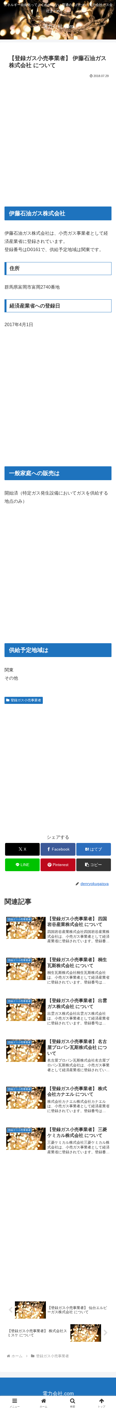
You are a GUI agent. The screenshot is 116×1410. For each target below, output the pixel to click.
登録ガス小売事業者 (26, 700)
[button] (93, 864)
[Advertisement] (58, 140)
